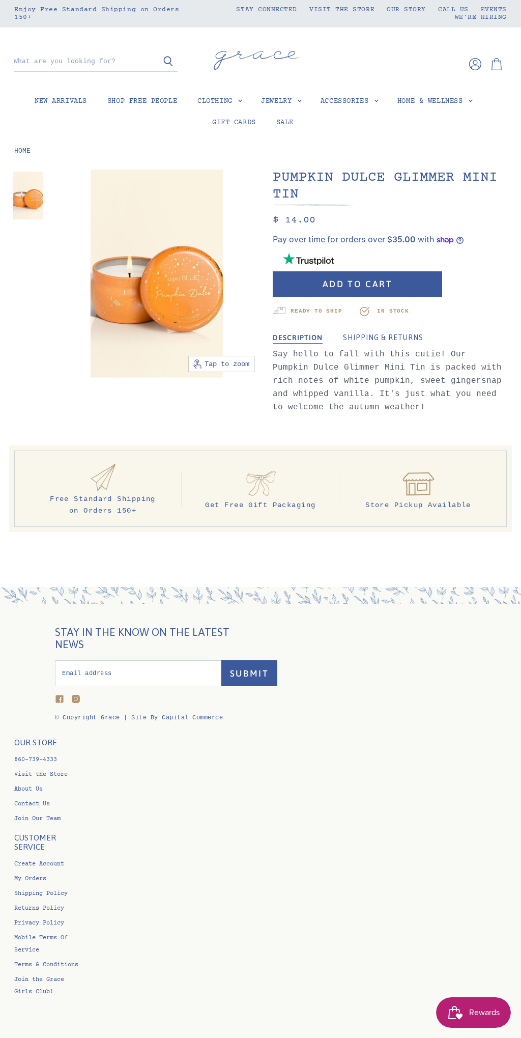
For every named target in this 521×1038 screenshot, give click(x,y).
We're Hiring (481, 17)
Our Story (406, 9)
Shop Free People (142, 101)
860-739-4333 (35, 759)
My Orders (30, 879)
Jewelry (278, 101)
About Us (28, 789)
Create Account (39, 864)
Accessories (347, 101)
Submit (249, 673)
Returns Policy (39, 908)
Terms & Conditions (46, 965)
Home (22, 151)
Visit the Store (341, 9)
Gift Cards (234, 123)
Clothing (217, 101)
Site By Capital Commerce (177, 717)
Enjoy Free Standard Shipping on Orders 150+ (97, 13)
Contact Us (32, 804)
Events (494, 9)
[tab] (298, 338)
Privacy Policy (39, 923)
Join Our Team (37, 819)
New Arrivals (61, 101)
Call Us (453, 9)
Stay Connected (266, 9)
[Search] (164, 62)
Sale (285, 123)
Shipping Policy (41, 893)
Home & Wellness (432, 101)
